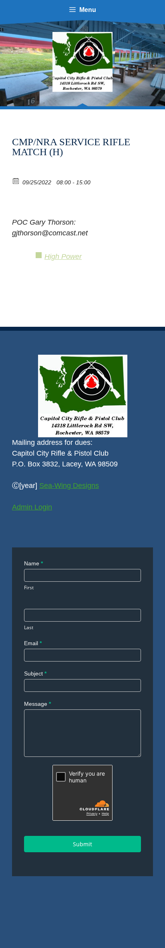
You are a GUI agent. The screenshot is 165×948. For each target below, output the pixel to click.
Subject (35, 673)
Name (33, 563)
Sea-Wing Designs (69, 486)
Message (37, 704)
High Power (63, 257)
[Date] (16, 180)
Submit (82, 844)
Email (33, 643)
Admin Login (32, 507)
